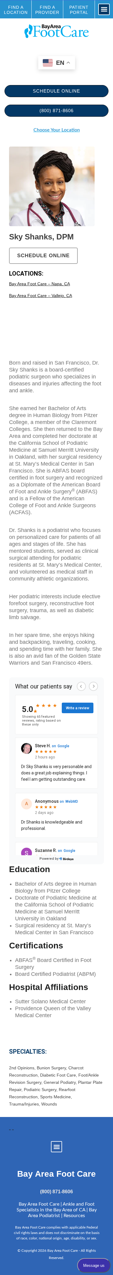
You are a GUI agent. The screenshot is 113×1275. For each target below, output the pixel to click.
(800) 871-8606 (56, 1191)
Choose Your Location (56, 130)
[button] (104, 9)
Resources (74, 1215)
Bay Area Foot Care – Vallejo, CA (40, 295)
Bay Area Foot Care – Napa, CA (39, 283)
